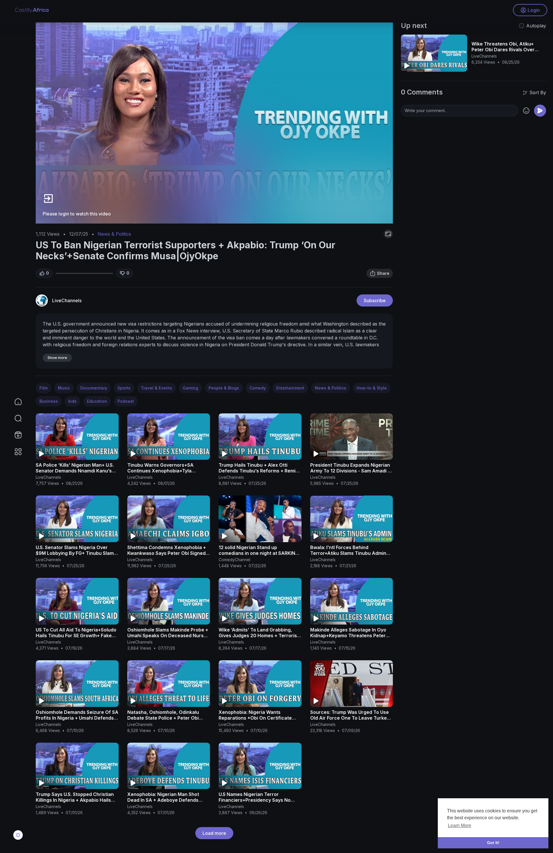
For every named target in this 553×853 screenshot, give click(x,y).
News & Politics (114, 234)
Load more (214, 833)
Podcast (126, 401)
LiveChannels (67, 300)
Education (97, 401)
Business (48, 401)
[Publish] (540, 111)
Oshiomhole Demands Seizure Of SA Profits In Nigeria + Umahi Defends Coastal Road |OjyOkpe (77, 718)
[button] (14, 418)
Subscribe (375, 300)
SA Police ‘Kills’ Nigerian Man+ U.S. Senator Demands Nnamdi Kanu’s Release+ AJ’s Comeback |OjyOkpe (76, 470)
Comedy (257, 387)
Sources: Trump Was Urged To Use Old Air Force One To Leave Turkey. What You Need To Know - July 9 (350, 718)
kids (72, 401)
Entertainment (290, 387)
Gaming (190, 387)
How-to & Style (372, 387)
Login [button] (534, 10)
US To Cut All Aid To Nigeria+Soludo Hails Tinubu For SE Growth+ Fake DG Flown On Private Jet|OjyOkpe (76, 635)
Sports (124, 387)
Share (383, 273)
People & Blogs (224, 387)
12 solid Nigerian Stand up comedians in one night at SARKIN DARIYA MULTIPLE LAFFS (257, 553)
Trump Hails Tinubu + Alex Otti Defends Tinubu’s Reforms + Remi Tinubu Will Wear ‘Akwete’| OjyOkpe (259, 470)
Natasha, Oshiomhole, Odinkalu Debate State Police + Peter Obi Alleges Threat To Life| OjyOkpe (163, 718)
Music (64, 387)
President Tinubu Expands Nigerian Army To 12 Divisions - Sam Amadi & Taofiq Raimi (350, 470)
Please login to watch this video (77, 214)
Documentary (93, 387)
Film (43, 387)
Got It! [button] (493, 842)
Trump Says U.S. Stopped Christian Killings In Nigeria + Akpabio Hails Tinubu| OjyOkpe (75, 800)
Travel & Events (156, 387)
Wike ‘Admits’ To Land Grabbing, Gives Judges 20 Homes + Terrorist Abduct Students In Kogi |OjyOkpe (259, 635)
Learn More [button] (459, 825)
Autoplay (536, 26)
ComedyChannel (234, 559)
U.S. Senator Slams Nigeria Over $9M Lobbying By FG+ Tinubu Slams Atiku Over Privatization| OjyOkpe (76, 553)
